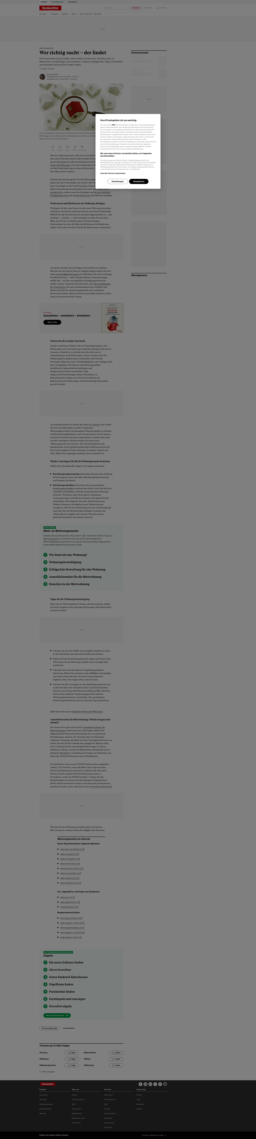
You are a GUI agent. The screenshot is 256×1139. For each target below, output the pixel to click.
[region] (128, 151)
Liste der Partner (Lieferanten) (112, 173)
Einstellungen (118, 181)
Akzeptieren (138, 181)
